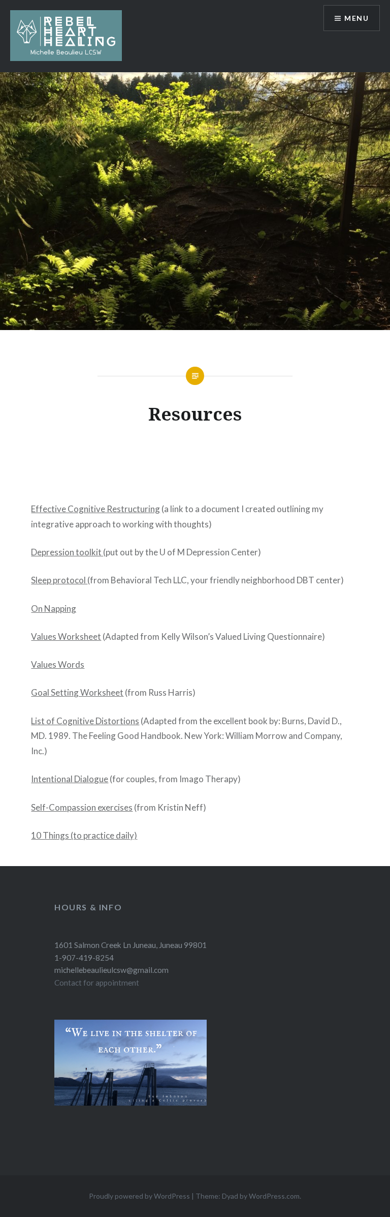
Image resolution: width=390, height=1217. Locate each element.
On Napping (53, 608)
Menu (356, 18)
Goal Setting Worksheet (77, 692)
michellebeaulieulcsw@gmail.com (111, 969)
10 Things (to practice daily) (84, 835)
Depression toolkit (67, 552)
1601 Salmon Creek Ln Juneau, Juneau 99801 (130, 944)
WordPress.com (274, 1196)
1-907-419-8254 (84, 957)
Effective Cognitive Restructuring (95, 508)
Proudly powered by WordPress (139, 1196)
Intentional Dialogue (69, 779)
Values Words (57, 664)
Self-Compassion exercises (82, 807)
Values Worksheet (66, 636)
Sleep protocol (59, 580)
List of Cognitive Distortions (85, 721)
